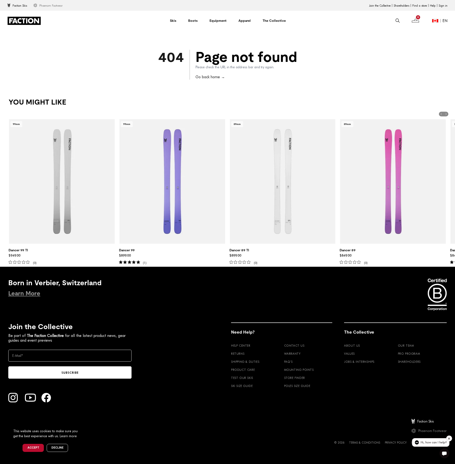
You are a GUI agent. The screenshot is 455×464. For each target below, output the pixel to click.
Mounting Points (299, 369)
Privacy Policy (396, 442)
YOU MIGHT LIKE (37, 102)
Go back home (210, 76)
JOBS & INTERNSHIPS (359, 361)
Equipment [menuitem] (218, 21)
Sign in (443, 5)
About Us (352, 345)
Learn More (24, 293)
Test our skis (242, 377)
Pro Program (409, 353)
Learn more (68, 436)
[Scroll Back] (441, 114)
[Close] (83, 423)
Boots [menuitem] (193, 21)
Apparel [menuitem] (244, 21)
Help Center (240, 345)
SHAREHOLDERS (409, 361)
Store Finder (294, 377)
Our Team (406, 345)
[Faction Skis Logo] (24, 21)
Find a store (419, 5)
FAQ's (288, 361)
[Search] (397, 20)
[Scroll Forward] (446, 114)
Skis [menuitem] (173, 21)
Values (349, 353)
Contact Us (294, 345)
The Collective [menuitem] (274, 21)
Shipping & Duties (245, 361)
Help (433, 5)
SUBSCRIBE (70, 372)
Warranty (292, 353)
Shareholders (401, 5)
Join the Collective (380, 5)
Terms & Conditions (364, 442)
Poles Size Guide (297, 385)
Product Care (243, 369)
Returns (237, 353)
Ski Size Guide (242, 385)
